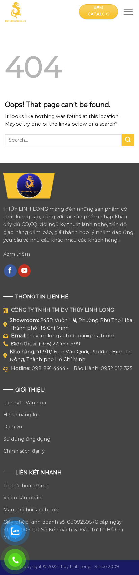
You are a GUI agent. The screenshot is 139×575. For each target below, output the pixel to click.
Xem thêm (16, 254)
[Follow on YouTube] (24, 270)
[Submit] (128, 140)
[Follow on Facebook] (10, 270)
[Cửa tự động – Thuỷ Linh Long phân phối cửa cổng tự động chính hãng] (37, 12)
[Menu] (128, 12)
